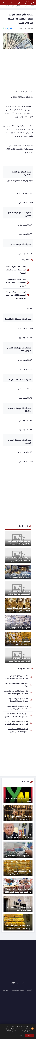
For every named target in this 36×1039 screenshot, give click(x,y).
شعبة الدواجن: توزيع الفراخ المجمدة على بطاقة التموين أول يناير (16, 282)
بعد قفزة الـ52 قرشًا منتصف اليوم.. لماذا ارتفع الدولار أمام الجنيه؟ (16, 270)
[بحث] (11, 2)
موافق (29, 1035)
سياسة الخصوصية (18, 990)
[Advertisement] (18, 70)
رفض (21, 1035)
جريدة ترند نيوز (26, 2)
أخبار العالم (19, 6)
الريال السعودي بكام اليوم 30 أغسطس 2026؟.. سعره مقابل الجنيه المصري (15, 295)
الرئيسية (30, 990)
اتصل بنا (5, 990)
